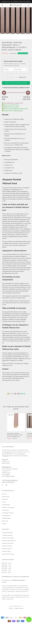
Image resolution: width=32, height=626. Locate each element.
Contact (4, 502)
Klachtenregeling (6, 518)
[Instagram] (6, 485)
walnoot (20, 260)
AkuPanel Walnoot (7, 548)
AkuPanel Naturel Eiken (8, 538)
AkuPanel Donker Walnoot (9, 540)
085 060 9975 (10, 482)
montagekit (11, 360)
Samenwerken (5, 496)
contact (25, 303)
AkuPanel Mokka (6, 551)
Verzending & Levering (7, 513)
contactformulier (6, 380)
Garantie (4, 523)
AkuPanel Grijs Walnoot (8, 554)
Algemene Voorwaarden (8, 507)
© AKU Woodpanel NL (16, 606)
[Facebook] (2, 485)
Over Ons (4, 494)
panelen (9, 143)
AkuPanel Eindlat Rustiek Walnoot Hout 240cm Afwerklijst (15, 435)
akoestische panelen (7, 256)
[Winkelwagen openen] (28, 5)
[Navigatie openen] (2, 5)
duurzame (22, 138)
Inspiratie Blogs (6, 505)
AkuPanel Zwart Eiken (7, 543)
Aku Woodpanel (6, 452)
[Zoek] (25, 5)
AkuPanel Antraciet (7, 546)
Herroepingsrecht (6, 515)
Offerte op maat (18, 110)
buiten (10, 145)
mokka (24, 260)
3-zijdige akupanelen (7, 532)
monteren (16, 243)
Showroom (5, 499)
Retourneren (5, 521)
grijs (19, 264)
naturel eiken (5, 262)
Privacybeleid (5, 510)
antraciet (24, 264)
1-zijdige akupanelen (7, 535)
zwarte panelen (22, 266)
